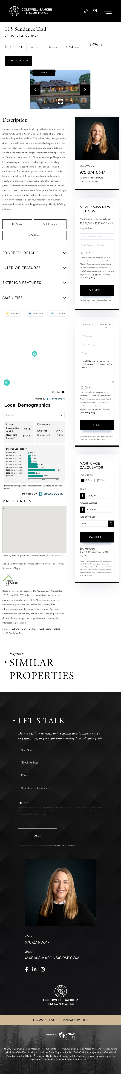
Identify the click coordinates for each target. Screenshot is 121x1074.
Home (5, 629)
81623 (57, 629)
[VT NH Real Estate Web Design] (60, 1036)
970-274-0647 (92, 172)
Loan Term (86, 475)
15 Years (101, 480)
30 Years (88, 480)
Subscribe (96, 290)
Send (96, 425)
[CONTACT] (18, 61)
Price (83, 489)
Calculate (96, 537)
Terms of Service (96, 439)
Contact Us (88, 325)
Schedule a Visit (105, 326)
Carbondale (45, 629)
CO (24, 629)
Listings (15, 629)
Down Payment (88, 503)
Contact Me (85, 182)
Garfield (33, 629)
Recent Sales (97, 178)
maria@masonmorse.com (52, 955)
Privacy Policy (90, 277)
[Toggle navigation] (108, 11)
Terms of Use (44, 1020)
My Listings (85, 178)
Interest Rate (87, 517)
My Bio (95, 182)
